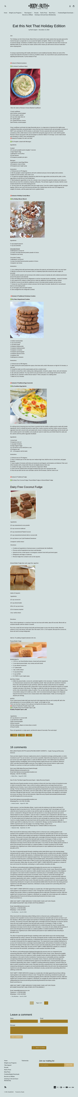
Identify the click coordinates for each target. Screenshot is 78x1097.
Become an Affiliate (27, 14)
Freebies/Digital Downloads (66, 12)
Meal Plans (53, 12)
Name (11, 1018)
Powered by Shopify (19, 1092)
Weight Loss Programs (16, 12)
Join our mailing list (46, 1061)
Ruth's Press (43, 12)
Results (36, 12)
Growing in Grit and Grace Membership (45, 14)
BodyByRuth (11, 1092)
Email (41, 1018)
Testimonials (25, 1060)
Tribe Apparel (28, 12)
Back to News (40, 1047)
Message (12, 1025)
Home (5, 12)
